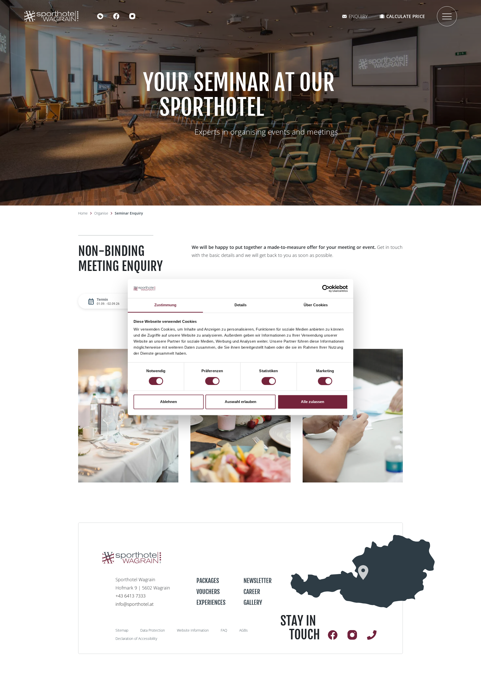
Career (252, 592)
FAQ (224, 630)
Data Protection (152, 630)
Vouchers (208, 592)
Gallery (253, 602)
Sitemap (121, 630)
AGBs (243, 630)
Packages (207, 580)
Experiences (210, 602)
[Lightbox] (128, 415)
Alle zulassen (312, 402)
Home (83, 213)
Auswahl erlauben (240, 402)
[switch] (212, 381)
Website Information (193, 630)
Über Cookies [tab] (316, 305)
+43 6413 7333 (130, 596)
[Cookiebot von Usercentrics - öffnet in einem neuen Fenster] (326, 288)
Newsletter (258, 580)
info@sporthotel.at (134, 604)
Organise (101, 213)
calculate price (405, 16)
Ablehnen (168, 402)
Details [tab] (240, 305)
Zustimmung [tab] (165, 305)
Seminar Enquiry (129, 213)
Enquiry (358, 16)
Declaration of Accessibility (136, 638)
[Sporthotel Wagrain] (363, 571)
